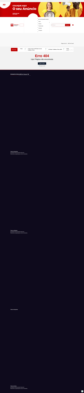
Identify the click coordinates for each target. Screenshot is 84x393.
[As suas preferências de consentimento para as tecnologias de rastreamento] (82, 391)
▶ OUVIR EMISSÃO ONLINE (43, 19)
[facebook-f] (69, 1)
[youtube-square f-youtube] (72, 1)
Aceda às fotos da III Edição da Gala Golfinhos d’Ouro (32, 49)
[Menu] (22, 25)
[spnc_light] (71, 25)
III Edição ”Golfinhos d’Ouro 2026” (52, 49)
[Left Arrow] (70, 50)
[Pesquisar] (51, 22)
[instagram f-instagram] (71, 1)
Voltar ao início (42, 63)
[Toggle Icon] (72, 25)
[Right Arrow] (72, 50)
